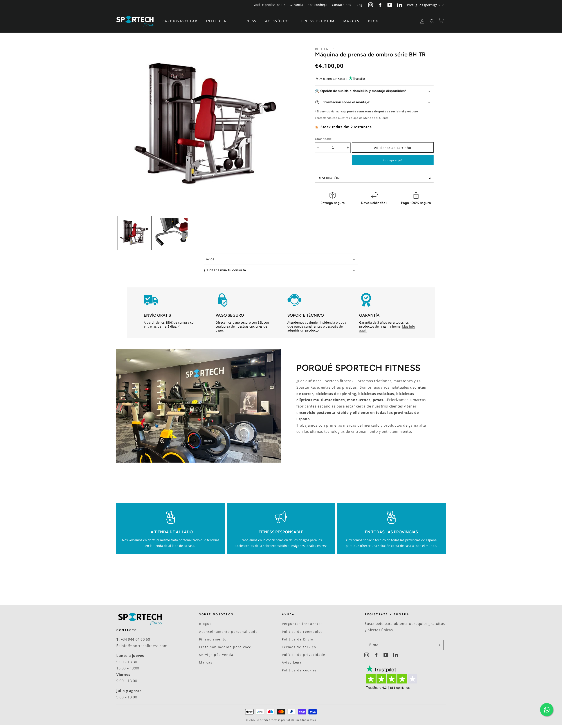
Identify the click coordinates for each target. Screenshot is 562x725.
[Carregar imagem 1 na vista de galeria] (134, 233)
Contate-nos (341, 5)
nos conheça (318, 5)
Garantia (296, 5)
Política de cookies (299, 670)
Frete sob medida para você (225, 647)
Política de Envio (297, 639)
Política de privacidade (303, 655)
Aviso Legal (292, 662)
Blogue (205, 624)
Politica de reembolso (302, 631)
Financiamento (213, 639)
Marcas (206, 662)
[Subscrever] (438, 645)
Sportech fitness (267, 719)
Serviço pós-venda (216, 655)
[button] (182, 21)
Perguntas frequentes (302, 624)
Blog (359, 5)
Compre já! (392, 160)
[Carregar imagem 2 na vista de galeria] (171, 233)
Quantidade (323, 139)
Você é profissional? (269, 5)
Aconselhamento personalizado (228, 631)
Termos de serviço (299, 647)
